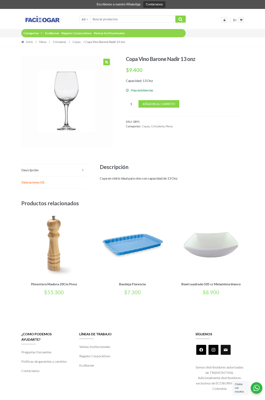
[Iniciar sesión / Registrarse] (224, 20)
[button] (106, 62)
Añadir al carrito (159, 104)
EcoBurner (52, 33)
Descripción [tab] (30, 170)
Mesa (42, 42)
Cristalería (59, 42)
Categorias (31, 33)
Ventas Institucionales (109, 33)
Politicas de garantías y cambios (44, 361)
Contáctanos (154, 4)
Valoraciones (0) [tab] (32, 182)
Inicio (29, 42)
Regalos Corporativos (76, 33)
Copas (76, 42)
